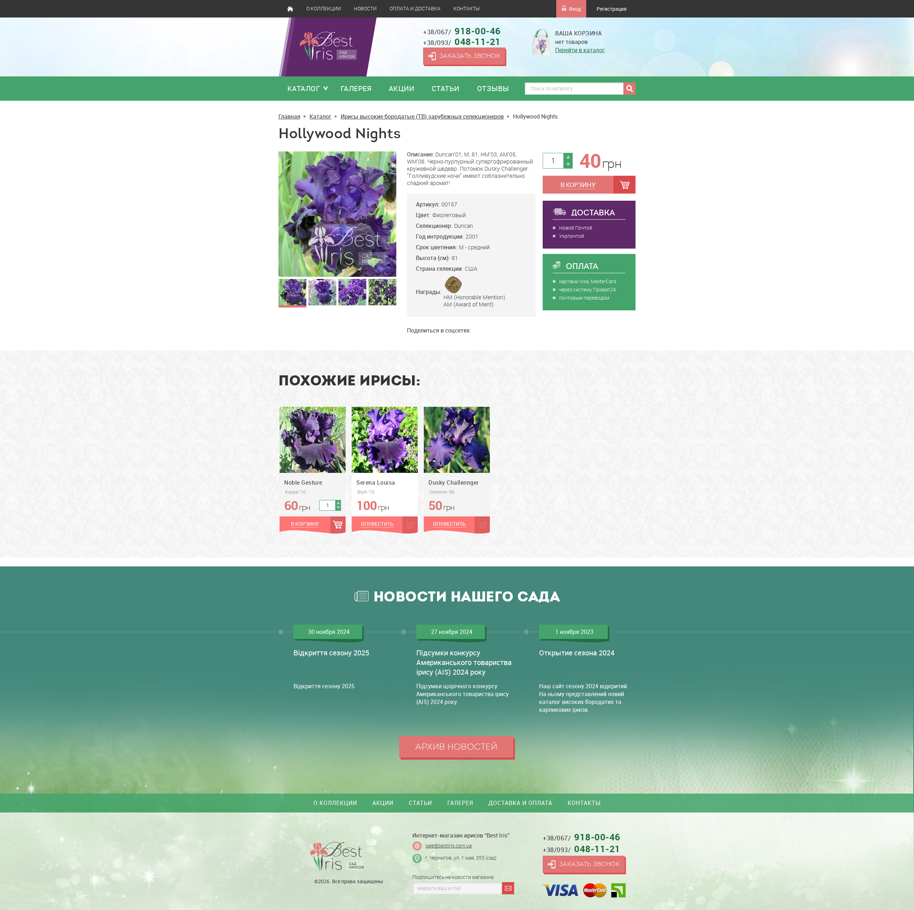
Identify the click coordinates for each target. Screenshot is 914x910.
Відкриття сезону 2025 (331, 653)
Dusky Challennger (453, 482)
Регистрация (612, 8)
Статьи (445, 88)
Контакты (466, 8)
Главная (290, 9)
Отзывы (493, 88)
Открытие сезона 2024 (576, 653)
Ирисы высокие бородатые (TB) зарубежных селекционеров (422, 116)
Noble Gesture (303, 482)
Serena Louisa (375, 482)
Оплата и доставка (415, 8)
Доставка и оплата (520, 803)
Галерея (356, 88)
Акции (402, 88)
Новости (365, 8)
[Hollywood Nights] (337, 214)
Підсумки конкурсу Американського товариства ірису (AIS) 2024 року (464, 662)
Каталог (303, 88)
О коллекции (323, 8)
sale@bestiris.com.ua (448, 845)
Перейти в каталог (580, 50)
